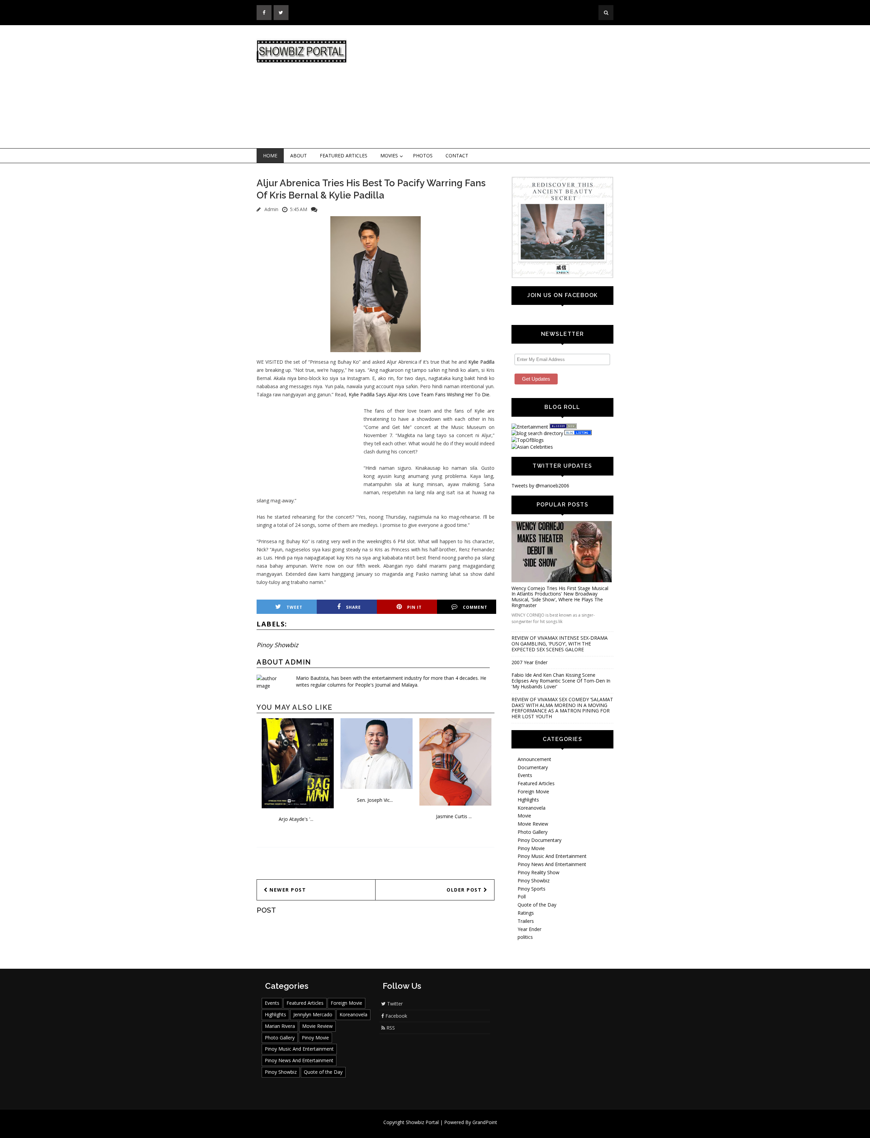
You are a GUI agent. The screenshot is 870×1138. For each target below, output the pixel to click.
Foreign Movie (533, 791)
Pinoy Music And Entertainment (552, 856)
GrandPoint (484, 1122)
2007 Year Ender (529, 662)
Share (353, 607)
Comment (475, 607)
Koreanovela (531, 808)
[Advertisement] (491, 87)
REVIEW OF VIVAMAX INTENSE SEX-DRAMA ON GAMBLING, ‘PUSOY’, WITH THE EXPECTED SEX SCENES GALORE (559, 644)
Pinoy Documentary (539, 840)
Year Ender (529, 929)
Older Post (465, 889)
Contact (457, 155)
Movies (389, 155)
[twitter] (281, 12)
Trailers (526, 921)
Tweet (294, 607)
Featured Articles (343, 155)
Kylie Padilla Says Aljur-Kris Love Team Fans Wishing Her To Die (419, 394)
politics (525, 937)
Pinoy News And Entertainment (552, 864)
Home (270, 155)
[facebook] (264, 12)
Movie (524, 815)
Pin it (414, 607)
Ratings (526, 913)
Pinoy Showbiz (277, 645)
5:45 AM (298, 209)
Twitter (394, 1003)
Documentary (533, 767)
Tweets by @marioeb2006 (540, 485)
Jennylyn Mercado (312, 1014)
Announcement (534, 759)
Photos (423, 155)
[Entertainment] (529, 427)
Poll (522, 896)
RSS (390, 1027)
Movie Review (533, 824)
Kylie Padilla (481, 362)
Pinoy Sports (531, 888)
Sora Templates (455, 1128)
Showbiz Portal (422, 1122)
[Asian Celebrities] (532, 447)
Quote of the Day (537, 904)
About (298, 155)
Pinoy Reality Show (538, 872)
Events (525, 775)
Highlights (528, 799)
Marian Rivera (280, 1026)
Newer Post (287, 889)
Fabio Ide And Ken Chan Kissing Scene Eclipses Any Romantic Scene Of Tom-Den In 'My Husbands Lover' (560, 681)
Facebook (395, 1016)
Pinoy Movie (531, 848)
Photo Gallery (532, 832)
